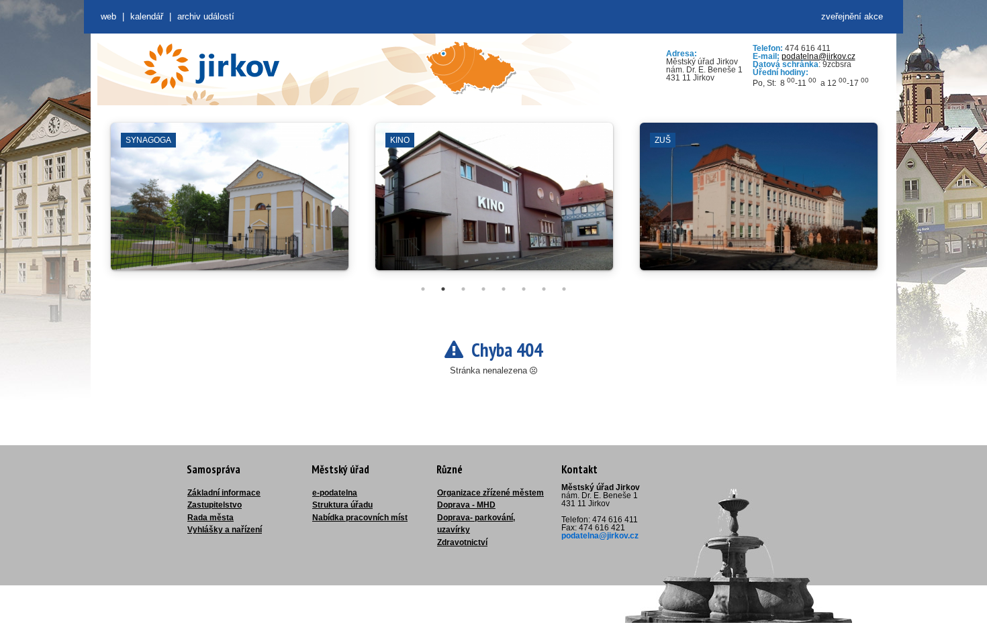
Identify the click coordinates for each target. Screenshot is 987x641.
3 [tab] (463, 289)
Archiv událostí (205, 16)
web (108, 16)
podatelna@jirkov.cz (818, 56)
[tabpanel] (229, 203)
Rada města (210, 518)
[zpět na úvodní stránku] (211, 66)
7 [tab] (544, 289)
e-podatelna (334, 493)
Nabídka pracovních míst (360, 518)
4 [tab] (483, 289)
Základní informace (224, 493)
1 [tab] (423, 289)
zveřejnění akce (852, 16)
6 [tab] (523, 289)
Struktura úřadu (342, 505)
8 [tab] (564, 289)
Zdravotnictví (462, 542)
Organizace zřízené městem (490, 493)
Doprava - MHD (466, 505)
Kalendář (146, 16)
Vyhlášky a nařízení (224, 530)
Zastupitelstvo (214, 505)
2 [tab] (443, 289)
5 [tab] (503, 289)
